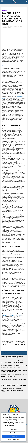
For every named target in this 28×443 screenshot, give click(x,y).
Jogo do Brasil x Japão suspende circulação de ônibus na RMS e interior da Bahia (13, 380)
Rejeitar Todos (13, 432)
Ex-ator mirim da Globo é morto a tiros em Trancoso (7, 343)
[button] (26, 2)
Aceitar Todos (14, 436)
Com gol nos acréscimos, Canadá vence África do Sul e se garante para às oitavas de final (13, 361)
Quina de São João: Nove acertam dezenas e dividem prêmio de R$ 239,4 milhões (12, 357)
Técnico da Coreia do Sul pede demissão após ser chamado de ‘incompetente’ (14, 375)
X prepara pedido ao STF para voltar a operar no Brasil (20, 343)
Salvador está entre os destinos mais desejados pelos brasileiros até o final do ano (14, 366)
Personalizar (14, 429)
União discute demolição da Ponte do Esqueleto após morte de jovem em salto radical (12, 390)
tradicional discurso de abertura (12, 315)
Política (5, 10)
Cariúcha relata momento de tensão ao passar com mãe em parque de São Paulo (14, 371)
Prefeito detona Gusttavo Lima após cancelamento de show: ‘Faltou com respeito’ (13, 384)
